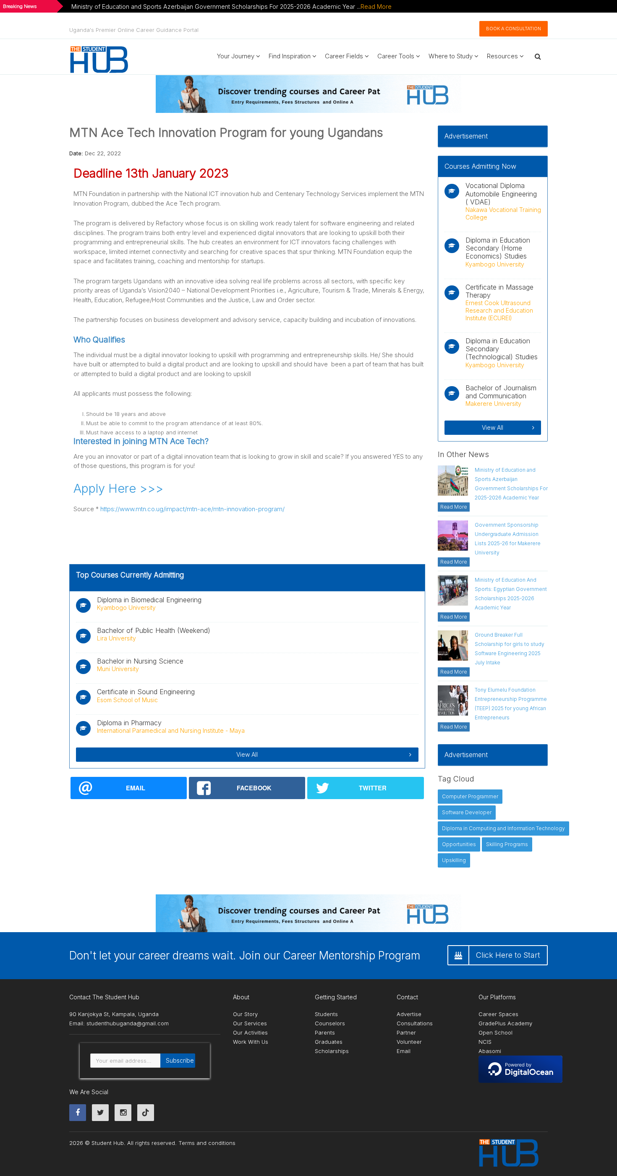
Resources (503, 56)
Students (326, 1014)
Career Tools (396, 56)
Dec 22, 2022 (103, 153)
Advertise (409, 1014)
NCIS (485, 1041)
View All (247, 754)
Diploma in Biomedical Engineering (149, 600)
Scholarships (332, 1051)
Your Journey (236, 56)
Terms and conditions (206, 1142)
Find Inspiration (290, 56)
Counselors (330, 1023)
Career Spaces (498, 1014)
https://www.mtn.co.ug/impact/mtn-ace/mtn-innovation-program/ (192, 509)
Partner (406, 1032)
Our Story (245, 1014)
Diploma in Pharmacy (129, 723)
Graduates (328, 1041)
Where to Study (451, 56)
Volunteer (409, 1041)
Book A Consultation (513, 28)
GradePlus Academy (505, 1023)
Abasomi (489, 1051)
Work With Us (250, 1041)
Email (403, 1051)
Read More (376, 6)
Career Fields (345, 56)
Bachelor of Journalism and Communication (500, 392)
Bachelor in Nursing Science (140, 661)
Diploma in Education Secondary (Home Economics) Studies (497, 248)
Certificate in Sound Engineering (146, 691)
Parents (325, 1032)
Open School (495, 1032)
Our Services (250, 1023)
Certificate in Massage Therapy (499, 291)
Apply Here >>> (118, 488)
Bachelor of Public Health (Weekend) (153, 630)
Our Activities (250, 1032)
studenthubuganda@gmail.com (127, 1023)
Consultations (415, 1023)
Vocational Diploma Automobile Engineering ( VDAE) (501, 193)
